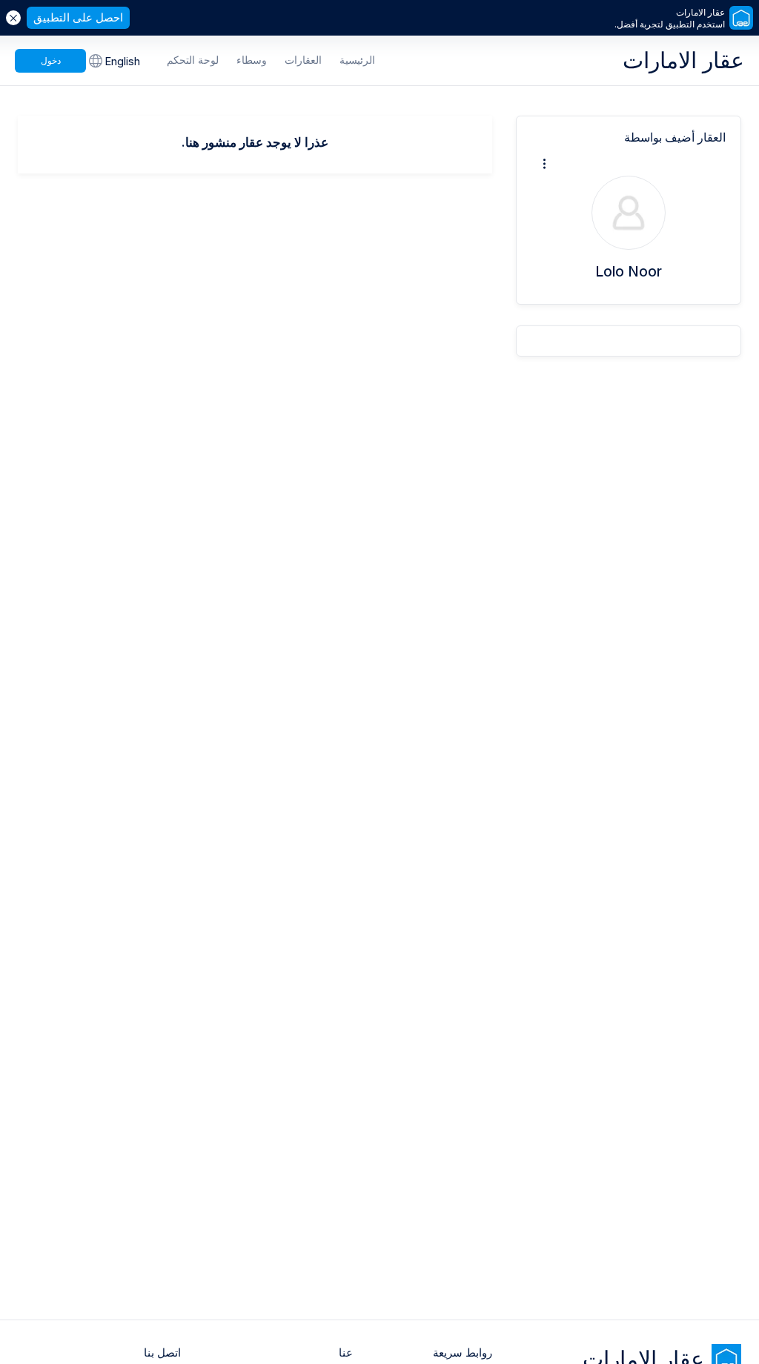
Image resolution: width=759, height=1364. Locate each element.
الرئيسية (357, 59)
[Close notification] (13, 17)
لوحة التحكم (193, 59)
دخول (51, 60)
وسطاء (251, 59)
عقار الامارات (683, 60)
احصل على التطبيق (78, 17)
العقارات (303, 59)
